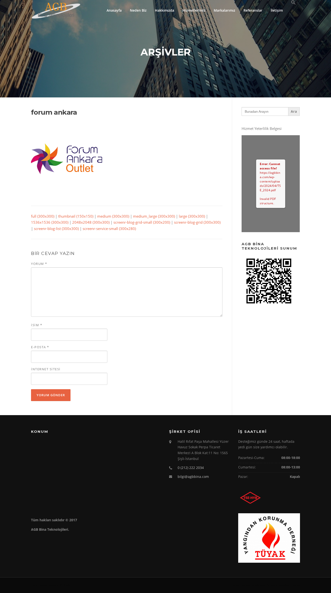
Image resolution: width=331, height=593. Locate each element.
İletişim (277, 10)
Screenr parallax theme (283, 585)
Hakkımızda (164, 10)
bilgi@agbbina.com (193, 476)
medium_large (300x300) (154, 216)
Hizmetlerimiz (193, 10)
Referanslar (253, 10)
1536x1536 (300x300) (49, 222)
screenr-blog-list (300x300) (56, 228)
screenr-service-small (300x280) (109, 228)
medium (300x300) (113, 216)
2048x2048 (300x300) (91, 222)
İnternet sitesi (46, 369)
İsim (36, 325)
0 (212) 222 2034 (191, 467)
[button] (293, 2)
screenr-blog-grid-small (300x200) (141, 222)
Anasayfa (114, 10)
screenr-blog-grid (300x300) (197, 222)
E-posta (40, 347)
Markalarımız (224, 10)
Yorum (39, 263)
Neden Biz (138, 10)
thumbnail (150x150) (75, 216)
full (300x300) (42, 216)
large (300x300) (192, 216)
